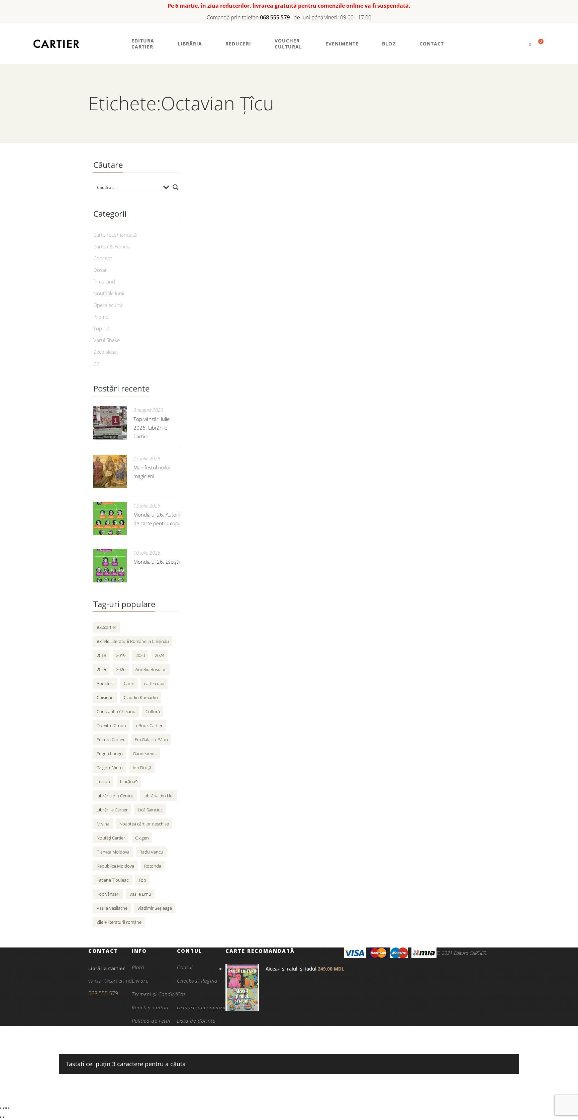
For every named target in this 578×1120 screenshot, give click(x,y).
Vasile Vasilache (112, 908)
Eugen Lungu (110, 754)
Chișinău (105, 697)
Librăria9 (128, 782)
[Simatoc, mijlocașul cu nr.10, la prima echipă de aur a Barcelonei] (249, 192)
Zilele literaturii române (119, 922)
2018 (101, 655)
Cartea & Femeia (111, 246)
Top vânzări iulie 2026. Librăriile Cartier (151, 428)
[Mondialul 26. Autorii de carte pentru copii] (110, 518)
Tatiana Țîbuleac (112, 880)
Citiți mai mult (337, 230)
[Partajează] (6, 1108)
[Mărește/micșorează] (0, 1108)
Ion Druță (142, 768)
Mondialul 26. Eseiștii (156, 561)
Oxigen (142, 838)
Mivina (103, 824)
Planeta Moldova (113, 852)
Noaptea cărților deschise (144, 824)
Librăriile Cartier (112, 810)
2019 (120, 655)
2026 (120, 669)
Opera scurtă (108, 305)
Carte (129, 683)
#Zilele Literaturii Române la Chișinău (133, 641)
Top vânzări (108, 894)
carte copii (154, 683)
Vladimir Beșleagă (154, 908)
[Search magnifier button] (175, 187)
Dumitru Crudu (111, 725)
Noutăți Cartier (111, 838)
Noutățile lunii (108, 293)
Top (142, 880)
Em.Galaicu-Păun (151, 740)
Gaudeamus (145, 754)
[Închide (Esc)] (8, 1108)
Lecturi (103, 782)
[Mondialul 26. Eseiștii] (110, 565)
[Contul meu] (518, 44)
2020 (140, 655)
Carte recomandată (115, 234)
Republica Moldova (115, 866)
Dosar (100, 269)
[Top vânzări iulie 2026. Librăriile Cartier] (110, 423)
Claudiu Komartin (141, 697)
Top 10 (101, 328)
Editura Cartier (111, 740)
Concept (102, 258)
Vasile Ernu (140, 894)
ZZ (96, 363)
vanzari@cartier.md (110, 980)
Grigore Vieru (110, 768)
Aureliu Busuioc (150, 669)
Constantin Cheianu (116, 711)
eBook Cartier (149, 725)
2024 (159, 655)
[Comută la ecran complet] (3, 1108)
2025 (101, 669)
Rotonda (152, 866)
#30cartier (106, 627)
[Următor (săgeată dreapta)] (3, 1117)
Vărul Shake (106, 340)
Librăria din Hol (158, 796)
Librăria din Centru (115, 796)
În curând (104, 281)
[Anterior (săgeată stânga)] (0, 1117)
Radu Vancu (151, 852)
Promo (101, 316)
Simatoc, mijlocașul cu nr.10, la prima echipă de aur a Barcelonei (401, 184)
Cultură (153, 711)
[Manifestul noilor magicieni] (110, 471)
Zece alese (105, 351)
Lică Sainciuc (150, 810)
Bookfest (105, 683)
